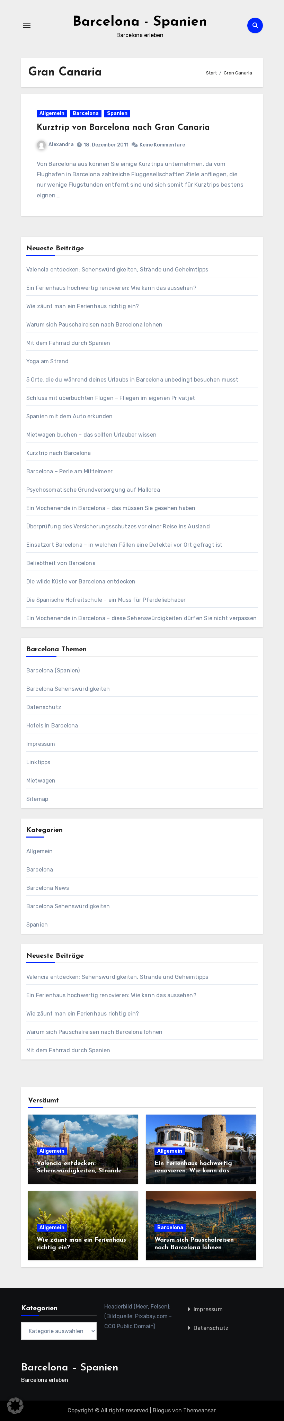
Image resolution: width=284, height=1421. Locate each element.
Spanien (117, 113)
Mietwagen (41, 780)
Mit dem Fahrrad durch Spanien (68, 343)
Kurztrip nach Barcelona (58, 453)
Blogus (162, 1410)
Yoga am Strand (47, 361)
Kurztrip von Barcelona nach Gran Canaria (123, 128)
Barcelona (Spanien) (53, 670)
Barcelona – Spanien (69, 1367)
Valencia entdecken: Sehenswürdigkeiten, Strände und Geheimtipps (117, 269)
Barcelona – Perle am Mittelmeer (69, 471)
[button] (15, 1406)
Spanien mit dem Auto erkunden (69, 416)
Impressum (40, 744)
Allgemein (51, 113)
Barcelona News (47, 888)
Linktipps (38, 762)
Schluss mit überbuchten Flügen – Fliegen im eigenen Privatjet (110, 398)
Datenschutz (43, 707)
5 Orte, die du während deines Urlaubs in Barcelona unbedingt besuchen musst (132, 379)
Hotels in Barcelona (52, 725)
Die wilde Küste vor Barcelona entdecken (81, 581)
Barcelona (86, 113)
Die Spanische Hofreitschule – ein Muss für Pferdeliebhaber (106, 600)
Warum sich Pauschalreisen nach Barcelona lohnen (94, 324)
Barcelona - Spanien (139, 22)
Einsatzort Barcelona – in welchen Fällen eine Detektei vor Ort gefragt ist (124, 545)
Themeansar (199, 1410)
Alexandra (61, 145)
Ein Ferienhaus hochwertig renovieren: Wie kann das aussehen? (111, 288)
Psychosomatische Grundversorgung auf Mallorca (93, 489)
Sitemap (37, 799)
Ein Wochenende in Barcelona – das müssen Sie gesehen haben (111, 508)
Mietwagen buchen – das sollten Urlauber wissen (91, 434)
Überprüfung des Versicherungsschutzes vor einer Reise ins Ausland (118, 526)
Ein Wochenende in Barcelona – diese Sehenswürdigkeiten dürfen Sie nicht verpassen (141, 618)
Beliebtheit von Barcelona (61, 563)
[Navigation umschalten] (26, 25)
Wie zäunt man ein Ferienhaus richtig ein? (82, 306)
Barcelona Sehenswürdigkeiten (68, 689)
